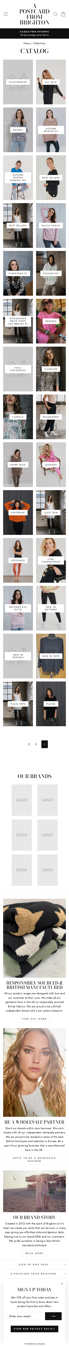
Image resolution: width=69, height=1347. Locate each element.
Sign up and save (33, 1264)
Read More (34, 1253)
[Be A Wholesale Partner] (34, 1072)
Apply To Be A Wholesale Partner (34, 1159)
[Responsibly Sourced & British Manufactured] (34, 938)
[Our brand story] (34, 1191)
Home (27, 43)
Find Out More (34, 1019)
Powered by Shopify (34, 1343)
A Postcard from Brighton (34, 14)
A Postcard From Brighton (33, 1273)
